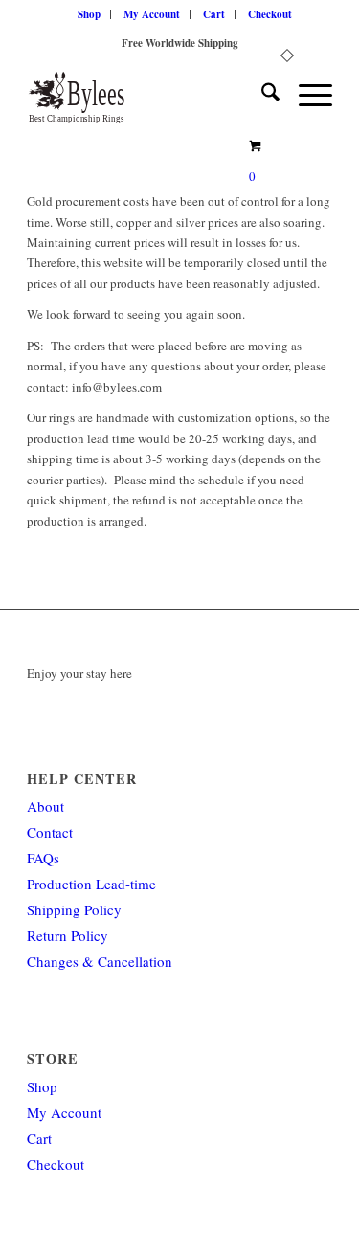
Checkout (270, 14)
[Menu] (306, 94)
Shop (89, 14)
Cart (214, 14)
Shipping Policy (74, 909)
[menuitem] (89, 14)
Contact (50, 831)
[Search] (261, 94)
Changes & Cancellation (99, 961)
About (45, 806)
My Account (151, 14)
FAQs (43, 857)
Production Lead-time (91, 883)
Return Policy (67, 935)
